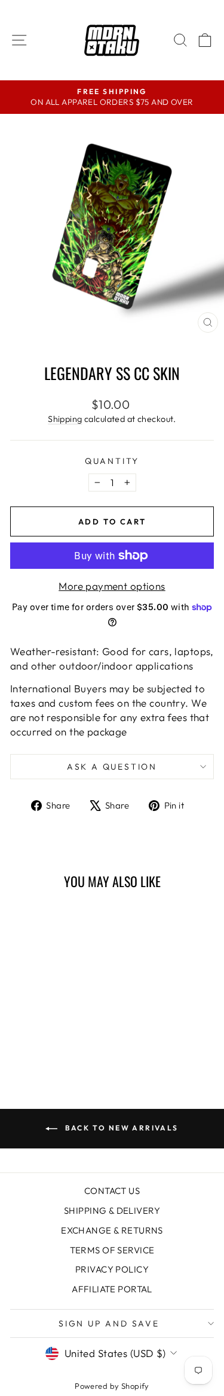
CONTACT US (112, 1190)
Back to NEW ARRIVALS (120, 1127)
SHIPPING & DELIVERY (112, 1210)
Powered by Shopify (112, 1386)
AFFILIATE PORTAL (112, 1289)
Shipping (65, 419)
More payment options (112, 586)
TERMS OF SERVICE (112, 1250)
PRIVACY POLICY (112, 1269)
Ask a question (112, 766)
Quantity (112, 461)
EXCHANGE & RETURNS (112, 1230)
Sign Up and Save (109, 1323)
